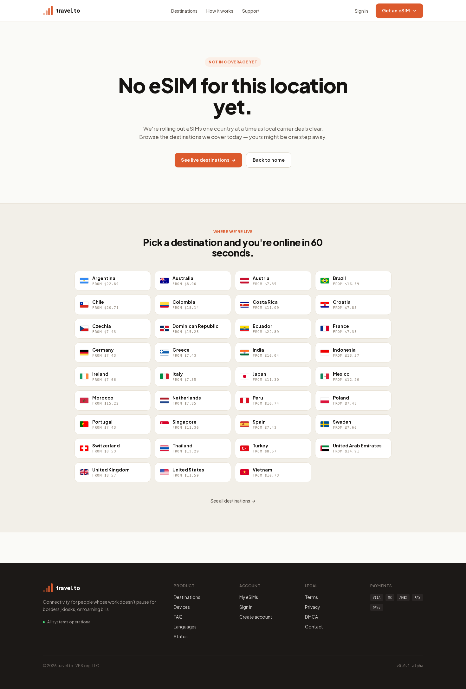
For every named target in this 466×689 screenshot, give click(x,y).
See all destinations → (233, 501)
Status (181, 636)
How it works (219, 11)
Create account (255, 617)
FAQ (178, 617)
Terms (311, 597)
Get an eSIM (396, 10)
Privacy (312, 607)
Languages (185, 626)
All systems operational (69, 622)
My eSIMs (248, 597)
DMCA (311, 617)
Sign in (361, 11)
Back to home (269, 160)
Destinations (184, 11)
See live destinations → (208, 160)
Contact (314, 626)
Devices (182, 607)
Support (251, 11)
